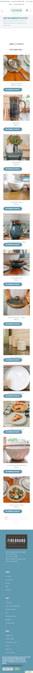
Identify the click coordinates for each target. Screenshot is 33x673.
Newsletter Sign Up (11, 642)
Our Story (8, 576)
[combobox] (16, 50)
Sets (7, 613)
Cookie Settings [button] (8, 669)
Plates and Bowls (11, 609)
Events (7, 645)
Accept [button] (17, 669)
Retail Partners (10, 639)
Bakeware (8, 619)
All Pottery (9, 602)
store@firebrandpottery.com (18, 559)
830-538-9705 (5, 1)
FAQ (7, 586)
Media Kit (8, 590)
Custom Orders (10, 623)
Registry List (9, 635)
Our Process (9, 580)
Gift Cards (9, 649)
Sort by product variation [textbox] (17, 49)
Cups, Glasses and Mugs (13, 606)
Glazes (8, 583)
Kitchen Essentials (11, 616)
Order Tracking (10, 652)
